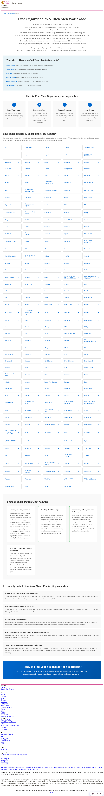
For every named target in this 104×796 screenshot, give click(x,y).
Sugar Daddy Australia (48, 780)
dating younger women (89, 767)
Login (20, 3)
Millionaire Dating (60, 767)
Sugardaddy (11, 13)
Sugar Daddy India (50, 783)
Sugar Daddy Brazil (76, 783)
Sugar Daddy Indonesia (13, 785)
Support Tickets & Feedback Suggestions (14, 754)
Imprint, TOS (5, 760)
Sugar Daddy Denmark (44, 781)
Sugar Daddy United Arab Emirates (84, 781)
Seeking (10, 767)
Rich (2, 736)
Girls (2, 744)
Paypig (35, 769)
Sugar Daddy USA (6, 780)
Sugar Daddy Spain (68, 781)
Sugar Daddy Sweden (18, 781)
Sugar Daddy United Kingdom (21, 780)
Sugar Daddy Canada (36, 780)
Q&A (2, 711)
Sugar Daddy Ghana (39, 783)
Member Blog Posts (7, 716)
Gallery (3, 709)
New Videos (5, 705)
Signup (13, 3)
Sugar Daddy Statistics (38, 785)
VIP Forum (4, 714)
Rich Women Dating (73, 767)
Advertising (4, 729)
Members (4, 702)
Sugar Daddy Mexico (89, 783)
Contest (3, 696)
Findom (29, 769)
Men (2, 742)
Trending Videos (6, 707)
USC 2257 (4, 764)
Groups (3, 700)
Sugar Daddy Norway (31, 781)
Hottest (3, 713)
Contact (3, 727)
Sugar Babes (13, 769)
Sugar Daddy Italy (56, 781)
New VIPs (4, 738)
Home (4, 13)
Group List (4, 703)
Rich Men (4, 767)
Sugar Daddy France (75, 780)
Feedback (97, 794)
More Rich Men (19, 767)
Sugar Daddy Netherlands (89, 780)
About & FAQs (6, 720)
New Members (5, 740)
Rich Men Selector (7, 734)
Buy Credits (10, 689)
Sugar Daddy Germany (62, 780)
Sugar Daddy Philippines (63, 783)
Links (2, 724)
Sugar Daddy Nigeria (15, 783)
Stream (3, 698)
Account (4, 5)
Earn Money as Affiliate (8, 722)
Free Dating (22, 769)
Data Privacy (5, 762)
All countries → (25, 785)
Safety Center (5, 758)
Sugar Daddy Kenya (27, 783)
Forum (3, 694)
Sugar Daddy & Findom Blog (10, 725)
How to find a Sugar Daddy (35, 767)
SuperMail (4, 749)
